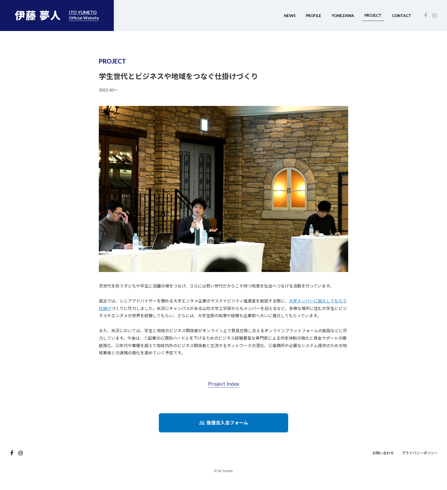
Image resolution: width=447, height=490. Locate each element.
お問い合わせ (383, 453)
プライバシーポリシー (420, 453)
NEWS (289, 15)
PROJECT (373, 15)
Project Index (223, 383)
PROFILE (313, 15)
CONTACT (401, 15)
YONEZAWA (343, 15)
